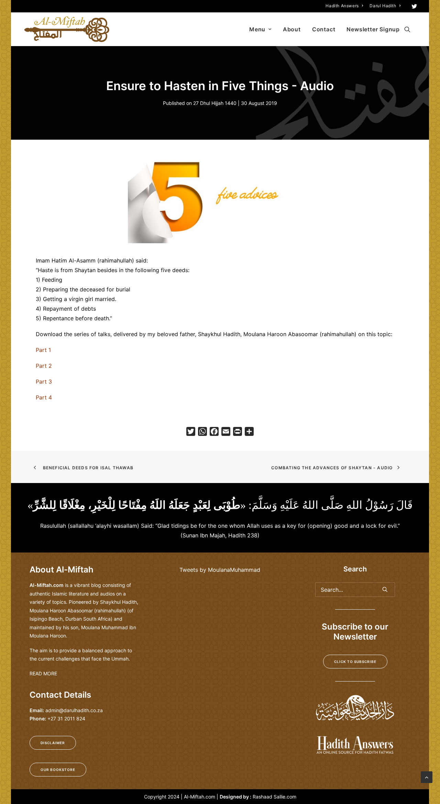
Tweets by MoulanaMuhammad (219, 569)
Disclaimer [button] (53, 743)
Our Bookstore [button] (58, 770)
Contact (324, 29)
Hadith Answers (342, 5)
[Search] (355, 589)
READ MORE (43, 673)
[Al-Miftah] (66, 29)
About (292, 29)
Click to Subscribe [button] (355, 662)
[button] (414, 6)
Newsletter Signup (373, 29)
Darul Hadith (383, 5)
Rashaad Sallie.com (274, 797)
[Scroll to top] (426, 776)
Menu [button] (257, 29)
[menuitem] (344, 5)
